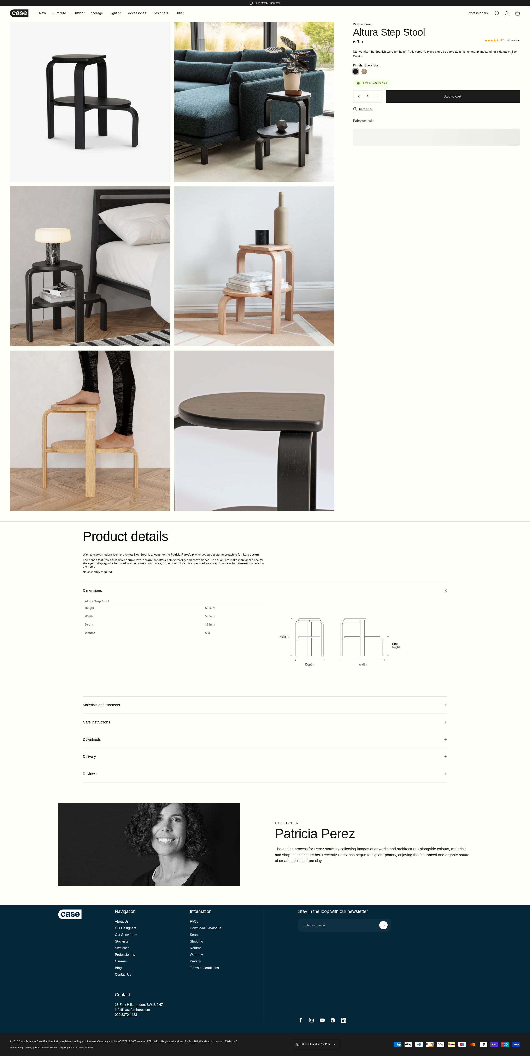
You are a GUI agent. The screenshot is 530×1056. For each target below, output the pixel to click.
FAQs (194, 921)
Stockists (121, 941)
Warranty (196, 954)
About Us (122, 921)
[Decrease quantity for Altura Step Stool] (358, 96)
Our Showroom (126, 935)
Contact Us (123, 974)
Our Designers (125, 928)
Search (195, 935)
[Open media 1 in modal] (90, 102)
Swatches (122, 948)
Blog (118, 968)
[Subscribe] (383, 925)
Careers (121, 961)
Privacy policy (32, 1047)
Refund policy (16, 1047)
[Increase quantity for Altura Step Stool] (377, 96)
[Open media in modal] (254, 102)
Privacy (195, 961)
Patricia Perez (362, 24)
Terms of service (49, 1047)
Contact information (85, 1047)
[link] (139, 1005)
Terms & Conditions (204, 968)
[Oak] (364, 71)
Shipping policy (66, 1047)
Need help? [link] (366, 109)
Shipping (196, 941)
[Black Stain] (355, 71)
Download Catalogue (205, 928)
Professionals (125, 954)
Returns (196, 948)
